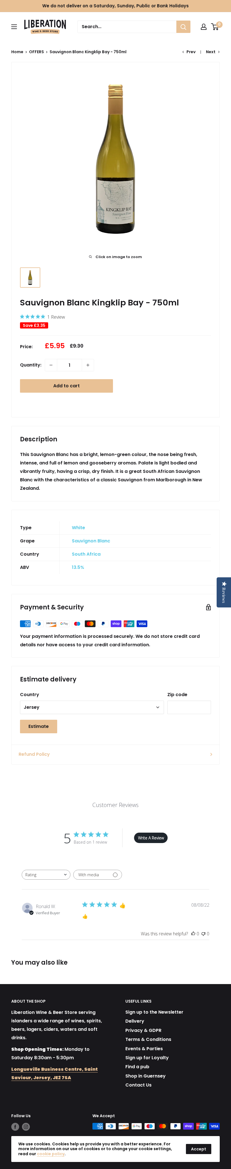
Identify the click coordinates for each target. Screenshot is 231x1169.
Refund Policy (34, 754)
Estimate (38, 726)
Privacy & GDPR (143, 1030)
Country (29, 694)
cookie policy (51, 1154)
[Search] (183, 27)
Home (17, 52)
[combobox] (46, 875)
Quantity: (30, 365)
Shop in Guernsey (145, 1076)
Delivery (134, 1021)
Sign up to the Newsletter (154, 1012)
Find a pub (137, 1066)
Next (211, 52)
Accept (198, 1149)
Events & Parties (144, 1048)
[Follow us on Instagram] (26, 1127)
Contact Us (138, 1085)
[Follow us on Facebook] (15, 1127)
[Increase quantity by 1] (88, 365)
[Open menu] (14, 26)
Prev (191, 52)
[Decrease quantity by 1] (51, 365)
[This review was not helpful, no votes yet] (203, 934)
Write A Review (151, 838)
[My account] (203, 27)
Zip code (177, 694)
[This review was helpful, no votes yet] (193, 934)
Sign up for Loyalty (147, 1057)
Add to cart (66, 386)
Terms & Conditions (148, 1039)
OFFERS (36, 52)
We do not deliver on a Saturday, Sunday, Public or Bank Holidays (115, 6)
